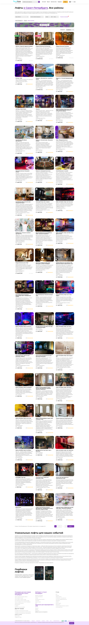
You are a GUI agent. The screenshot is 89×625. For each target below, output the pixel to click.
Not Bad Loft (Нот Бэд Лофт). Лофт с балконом (43, 451)
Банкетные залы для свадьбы (20, 607)
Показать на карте (45, 24)
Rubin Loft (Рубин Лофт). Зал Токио (63, 326)
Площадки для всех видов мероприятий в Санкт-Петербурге (23, 593)
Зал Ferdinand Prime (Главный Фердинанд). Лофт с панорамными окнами (23, 295)
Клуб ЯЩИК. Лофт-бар (20, 477)
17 (65, 526)
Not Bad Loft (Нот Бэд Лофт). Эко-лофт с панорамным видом (44, 327)
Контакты (57, 595)
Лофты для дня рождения (19, 603)
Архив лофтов (17, 615)
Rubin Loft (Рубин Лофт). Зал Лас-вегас (64, 201)
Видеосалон (18, 507)
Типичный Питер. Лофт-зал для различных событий (22, 356)
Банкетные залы (54, 1)
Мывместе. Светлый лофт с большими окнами (44, 140)
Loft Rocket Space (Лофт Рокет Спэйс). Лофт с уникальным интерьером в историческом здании (64, 110)
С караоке (16, 605)
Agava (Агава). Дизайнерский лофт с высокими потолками (44, 356)
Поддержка (60, 1)
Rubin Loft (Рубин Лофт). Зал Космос (23, 326)
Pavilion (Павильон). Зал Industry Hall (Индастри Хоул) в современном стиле (64, 263)
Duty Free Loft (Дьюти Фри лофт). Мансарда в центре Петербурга (43, 263)
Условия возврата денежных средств (62, 605)
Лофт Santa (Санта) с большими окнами (22, 171)
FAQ (36, 603)
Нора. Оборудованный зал (62, 140)
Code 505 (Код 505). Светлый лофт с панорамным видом (23, 202)
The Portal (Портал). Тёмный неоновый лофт (44, 295)
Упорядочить (62, 29)
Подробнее (58, 600)
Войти (75, 1)
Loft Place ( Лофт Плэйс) (21, 109)
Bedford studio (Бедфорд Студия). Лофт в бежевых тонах (44, 419)
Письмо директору (59, 607)
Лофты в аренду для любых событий (21, 596)
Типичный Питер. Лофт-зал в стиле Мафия (64, 295)
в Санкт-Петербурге (18, 2)
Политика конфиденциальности (61, 599)
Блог (56, 594)
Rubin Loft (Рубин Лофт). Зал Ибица (23, 450)
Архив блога (58, 604)
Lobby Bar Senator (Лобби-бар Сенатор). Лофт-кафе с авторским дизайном (64, 508)
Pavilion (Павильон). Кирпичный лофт (64, 418)
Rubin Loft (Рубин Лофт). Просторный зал (64, 356)
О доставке (37, 600)
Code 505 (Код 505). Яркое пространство (21, 140)
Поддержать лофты (18, 617)
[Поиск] (39, 2)
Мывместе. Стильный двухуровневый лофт (64, 79)
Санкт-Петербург (19, 20)
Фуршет (48, 1)
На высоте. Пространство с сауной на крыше (44, 79)
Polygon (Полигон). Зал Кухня (62, 46)
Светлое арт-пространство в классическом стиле (62, 478)
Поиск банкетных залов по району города (22, 600)
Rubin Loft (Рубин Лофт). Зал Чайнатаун (64, 450)
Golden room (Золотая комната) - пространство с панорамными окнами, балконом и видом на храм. (44, 508)
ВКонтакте (38, 620)
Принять (71, 623)
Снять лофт (44, 1)
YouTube (43, 620)
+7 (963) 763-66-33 (56, 620)
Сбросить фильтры (31, 20)
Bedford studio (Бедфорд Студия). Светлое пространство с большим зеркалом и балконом (43, 388)
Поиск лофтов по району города (20, 599)
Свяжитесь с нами (71, 620)
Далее (70, 526)
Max (50, 620)
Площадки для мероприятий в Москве (21, 610)
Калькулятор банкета (39, 596)
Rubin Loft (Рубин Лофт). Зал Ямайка (23, 387)
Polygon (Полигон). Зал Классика (43, 46)
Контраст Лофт (19, 78)
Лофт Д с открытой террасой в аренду (24, 46)
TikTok (47, 620)
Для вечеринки (17, 604)
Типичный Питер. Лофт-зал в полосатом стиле (42, 478)
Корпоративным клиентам (39, 599)
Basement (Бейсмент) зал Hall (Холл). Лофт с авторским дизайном (44, 233)
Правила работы (59, 596)
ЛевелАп (38, 109)
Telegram (33, 620)
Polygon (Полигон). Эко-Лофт (22, 262)
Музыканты (37, 610)
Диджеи (36, 609)
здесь (37, 622)
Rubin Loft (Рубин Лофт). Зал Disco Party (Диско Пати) (64, 233)
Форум (65, 1)
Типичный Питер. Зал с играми (43, 201)
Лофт (25, 20)
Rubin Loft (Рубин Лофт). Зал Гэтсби (23, 418)
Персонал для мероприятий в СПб (44, 605)
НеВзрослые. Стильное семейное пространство (23, 233)
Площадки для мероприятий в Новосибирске (23, 613)
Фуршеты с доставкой (39, 595)
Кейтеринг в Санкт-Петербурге (41, 592)
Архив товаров (58, 603)
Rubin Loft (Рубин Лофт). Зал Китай (63, 387)
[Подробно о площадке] (24, 38)
